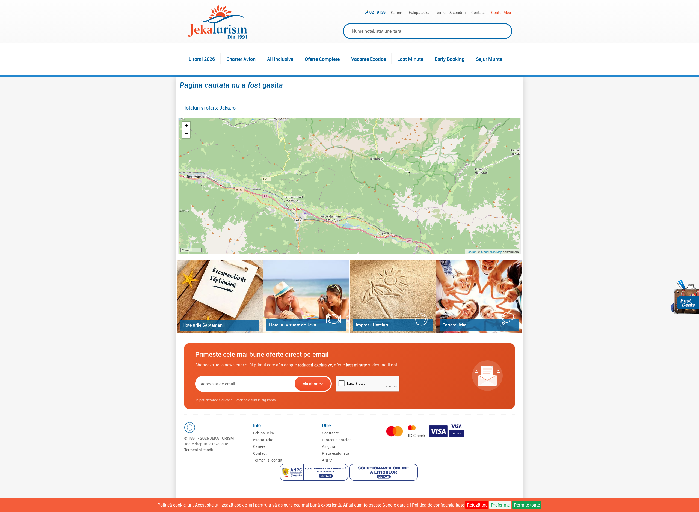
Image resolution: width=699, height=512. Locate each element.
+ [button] (186, 125)
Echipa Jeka (419, 12)
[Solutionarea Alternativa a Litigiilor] (315, 473)
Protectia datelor (336, 439)
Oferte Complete (322, 59)
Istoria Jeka (263, 439)
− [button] (186, 133)
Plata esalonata (335, 453)
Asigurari (330, 446)
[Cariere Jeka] (479, 296)
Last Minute (410, 59)
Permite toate (527, 505)
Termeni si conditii (200, 449)
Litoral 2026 (202, 59)
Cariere (397, 12)
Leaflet (471, 251)
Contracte (330, 433)
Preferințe (500, 505)
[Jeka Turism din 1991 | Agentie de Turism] (217, 37)
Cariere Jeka (454, 325)
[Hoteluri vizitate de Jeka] (306, 296)
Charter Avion (241, 59)
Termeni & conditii (450, 12)
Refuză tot (477, 505)
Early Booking (449, 59)
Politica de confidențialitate (438, 505)
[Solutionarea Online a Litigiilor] (384, 473)
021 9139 (377, 12)
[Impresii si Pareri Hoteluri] (393, 296)
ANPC (327, 460)
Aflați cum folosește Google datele (376, 505)
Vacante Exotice (368, 59)
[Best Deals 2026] (685, 297)
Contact (478, 12)
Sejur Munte (489, 59)
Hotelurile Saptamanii (204, 325)
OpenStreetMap (492, 251)
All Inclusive (280, 59)
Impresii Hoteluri (372, 325)
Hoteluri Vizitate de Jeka (292, 325)
